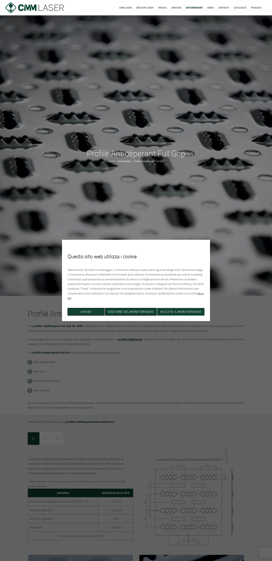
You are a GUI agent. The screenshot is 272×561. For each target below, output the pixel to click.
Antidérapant (124, 161)
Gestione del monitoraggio (131, 312)
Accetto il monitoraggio (180, 312)
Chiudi (86, 312)
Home (111, 161)
